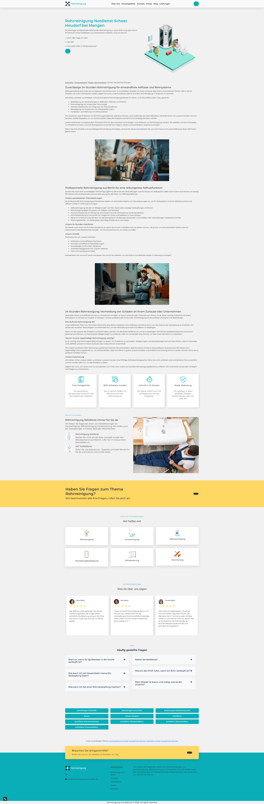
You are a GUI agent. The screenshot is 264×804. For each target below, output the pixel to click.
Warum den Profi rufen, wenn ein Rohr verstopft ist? (162, 671)
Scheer (87, 716)
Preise (149, 4)
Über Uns (115, 4)
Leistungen (165, 4)
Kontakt (140, 4)
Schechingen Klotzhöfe (87, 710)
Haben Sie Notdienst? (146, 659)
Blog (156, 4)
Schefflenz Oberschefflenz (177, 722)
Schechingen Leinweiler (132, 710)
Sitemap (114, 789)
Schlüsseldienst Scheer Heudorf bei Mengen (127, 741)
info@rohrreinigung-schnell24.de (82, 779)
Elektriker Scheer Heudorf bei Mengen (162, 741)
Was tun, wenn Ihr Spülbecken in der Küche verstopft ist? (91, 660)
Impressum (116, 782)
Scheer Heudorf (132, 716)
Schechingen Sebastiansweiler (177, 710)
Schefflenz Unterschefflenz (86, 727)
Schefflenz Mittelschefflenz (132, 722)
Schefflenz (177, 716)
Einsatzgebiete (128, 4)
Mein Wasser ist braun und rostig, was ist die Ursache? (158, 683)
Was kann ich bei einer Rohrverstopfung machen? (94, 687)
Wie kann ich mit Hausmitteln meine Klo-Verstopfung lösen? (90, 674)
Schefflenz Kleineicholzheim (87, 722)
